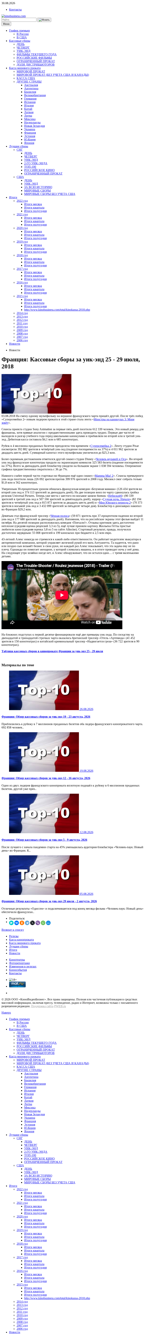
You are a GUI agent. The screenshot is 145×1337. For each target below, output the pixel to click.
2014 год (22, 313)
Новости (14, 343)
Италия (29, 105)
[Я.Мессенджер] (11, 923)
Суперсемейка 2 (100, 445)
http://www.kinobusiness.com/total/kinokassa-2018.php (57, 309)
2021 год (22, 214)
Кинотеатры (17, 959)
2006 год (22, 340)
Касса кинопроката (21, 939)
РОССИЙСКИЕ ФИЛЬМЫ (34, 57)
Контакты (15, 9)
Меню (6, 24)
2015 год (22, 296)
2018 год (22, 255)
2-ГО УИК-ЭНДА (35, 163)
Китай (28, 108)
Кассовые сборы (19, 40)
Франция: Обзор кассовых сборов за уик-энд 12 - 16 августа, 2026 (46, 778)
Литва (28, 115)
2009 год (22, 330)
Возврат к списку (13, 929)
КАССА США (26, 78)
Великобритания (35, 95)
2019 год (22, 241)
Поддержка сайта (42, 1006)
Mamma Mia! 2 (104, 475)
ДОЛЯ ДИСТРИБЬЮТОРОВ (36, 64)
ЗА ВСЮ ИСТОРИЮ (38, 187)
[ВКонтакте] (16, 923)
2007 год (22, 337)
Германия (30, 98)
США (20, 177)
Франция (30, 132)
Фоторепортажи (19, 963)
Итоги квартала (34, 207)
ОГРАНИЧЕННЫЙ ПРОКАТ (36, 61)
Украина (29, 129)
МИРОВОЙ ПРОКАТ (31, 71)
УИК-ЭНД (23, 51)
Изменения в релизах (22, 966)
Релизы (14, 936)
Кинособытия (18, 969)
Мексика (29, 119)
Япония (29, 142)
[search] (44, 20)
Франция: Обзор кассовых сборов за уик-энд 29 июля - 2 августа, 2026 (49, 901)
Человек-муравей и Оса (111, 459)
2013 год (22, 316)
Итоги (13, 197)
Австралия (31, 85)
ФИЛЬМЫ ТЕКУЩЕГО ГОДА (37, 54)
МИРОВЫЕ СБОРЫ (37, 190)
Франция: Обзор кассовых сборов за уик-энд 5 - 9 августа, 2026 (44, 839)
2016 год (22, 282)
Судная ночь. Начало (116, 499)
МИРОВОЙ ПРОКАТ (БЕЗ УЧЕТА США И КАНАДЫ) (53, 74)
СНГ (20, 149)
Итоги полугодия (35, 211)
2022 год (22, 200)
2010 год (22, 326)
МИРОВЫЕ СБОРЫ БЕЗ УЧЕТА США (49, 194)
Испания (29, 102)
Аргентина (31, 88)
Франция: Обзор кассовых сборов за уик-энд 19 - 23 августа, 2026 (46, 716)
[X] (32, 923)
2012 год (22, 319)
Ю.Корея (29, 139)
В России (23, 34)
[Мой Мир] (48, 923)
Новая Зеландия (34, 125)
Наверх (6, 1012)
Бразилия (30, 91)
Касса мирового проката (25, 68)
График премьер (19, 30)
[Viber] (37, 923)
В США (22, 37)
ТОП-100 (30, 166)
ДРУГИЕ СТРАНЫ (29, 81)
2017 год (22, 268)
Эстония (29, 136)
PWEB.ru (60, 1006)
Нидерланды (32, 122)
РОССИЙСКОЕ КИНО (39, 170)
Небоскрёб (115, 495)
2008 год (22, 333)
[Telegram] (27, 923)
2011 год (22, 323)
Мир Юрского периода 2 (115, 502)
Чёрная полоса (59, 515)
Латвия (28, 112)
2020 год (22, 228)
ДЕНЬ (21, 44)
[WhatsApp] (43, 923)
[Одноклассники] (22, 923)
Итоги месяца (33, 204)
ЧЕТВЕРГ (23, 47)
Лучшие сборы (18, 146)
